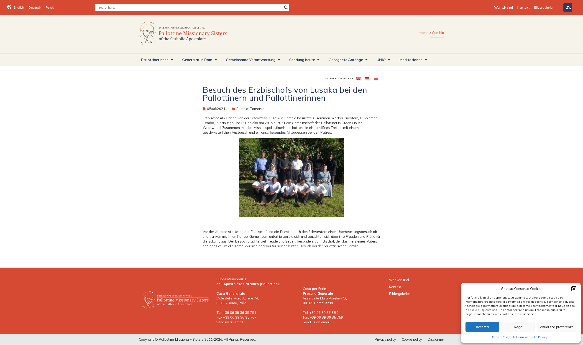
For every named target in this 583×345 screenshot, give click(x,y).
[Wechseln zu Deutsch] (367, 78)
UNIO (381, 59)
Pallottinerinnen (155, 59)
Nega (518, 327)
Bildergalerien (544, 7)
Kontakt (523, 7)
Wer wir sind (503, 7)
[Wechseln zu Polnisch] (375, 78)
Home (423, 33)
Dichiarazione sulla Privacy (529, 337)
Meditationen (410, 59)
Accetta (482, 327)
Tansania (257, 109)
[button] (574, 288)
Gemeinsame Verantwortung (251, 59)
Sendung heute (302, 59)
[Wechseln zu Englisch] (358, 78)
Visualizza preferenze (557, 327)
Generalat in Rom (197, 59)
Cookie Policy (501, 337)
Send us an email (229, 322)
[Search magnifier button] (286, 7)
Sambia (438, 33)
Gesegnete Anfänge (346, 59)
